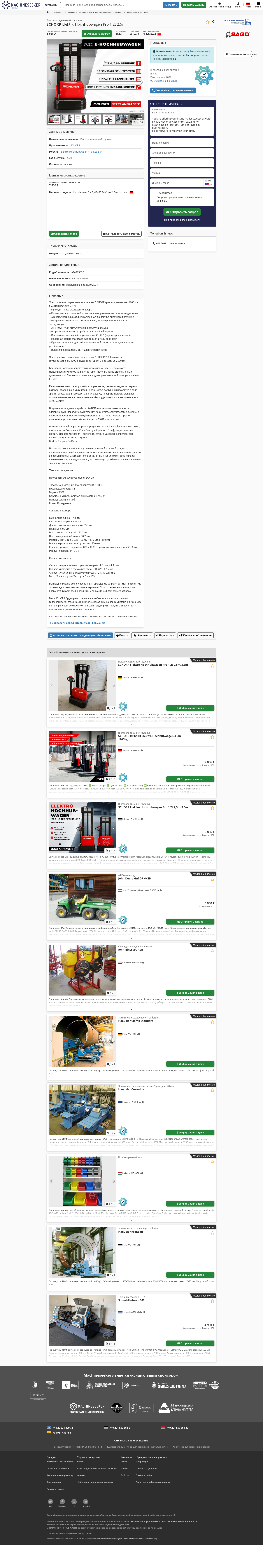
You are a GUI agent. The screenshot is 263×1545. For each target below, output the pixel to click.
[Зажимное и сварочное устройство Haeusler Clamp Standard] (82, 1041)
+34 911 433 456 (62, 1432)
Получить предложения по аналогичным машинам (179, 199)
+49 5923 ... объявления (170, 243)
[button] (258, 5)
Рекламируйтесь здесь (240, 54)
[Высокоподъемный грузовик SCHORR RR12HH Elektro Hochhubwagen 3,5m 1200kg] (82, 756)
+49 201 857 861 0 (120, 1427)
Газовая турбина (62, 1446)
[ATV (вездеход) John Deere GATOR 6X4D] (82, 899)
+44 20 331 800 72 (63, 1427)
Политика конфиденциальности (182, 220)
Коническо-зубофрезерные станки (191, 1446)
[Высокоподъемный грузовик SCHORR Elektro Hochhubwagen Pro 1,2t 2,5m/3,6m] (82, 685)
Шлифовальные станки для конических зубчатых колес (137, 1446)
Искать (172, 5)
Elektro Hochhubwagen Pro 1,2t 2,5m (82, 151)
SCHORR (75, 145)
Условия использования (141, 1538)
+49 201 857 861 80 (177, 1427)
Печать (123, 635)
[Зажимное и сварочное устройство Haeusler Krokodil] (82, 1252)
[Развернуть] (131, 724)
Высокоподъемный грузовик (96, 139)
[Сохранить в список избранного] (208, 22)
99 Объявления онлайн (163, 81)
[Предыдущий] (49, 82)
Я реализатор (164, 193)
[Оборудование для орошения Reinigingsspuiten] (82, 970)
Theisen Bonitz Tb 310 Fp (89, 1446)
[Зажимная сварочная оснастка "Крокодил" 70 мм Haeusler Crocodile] (82, 1110)
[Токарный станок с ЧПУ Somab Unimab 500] (82, 1320)
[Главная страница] (48, 12)
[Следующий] (141, 82)
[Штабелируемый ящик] (82, 1181)
